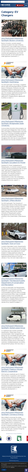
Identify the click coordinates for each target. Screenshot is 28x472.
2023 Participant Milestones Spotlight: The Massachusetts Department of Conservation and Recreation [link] (13, 282)
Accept (4, 469)
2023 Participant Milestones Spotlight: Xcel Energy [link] (12, 81)
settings (12, 467)
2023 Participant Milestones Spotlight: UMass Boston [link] (12, 199)
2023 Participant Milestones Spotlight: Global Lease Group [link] (13, 327)
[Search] (26, 2)
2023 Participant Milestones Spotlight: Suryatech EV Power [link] (13, 161)
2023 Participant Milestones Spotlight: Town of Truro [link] (12, 242)
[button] (26, 5)
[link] (26, 470)
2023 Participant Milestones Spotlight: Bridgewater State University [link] (12, 123)
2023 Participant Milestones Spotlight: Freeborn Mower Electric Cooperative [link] (12, 369)
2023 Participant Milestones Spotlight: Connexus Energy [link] (12, 413)
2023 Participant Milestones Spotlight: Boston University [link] (12, 39)
